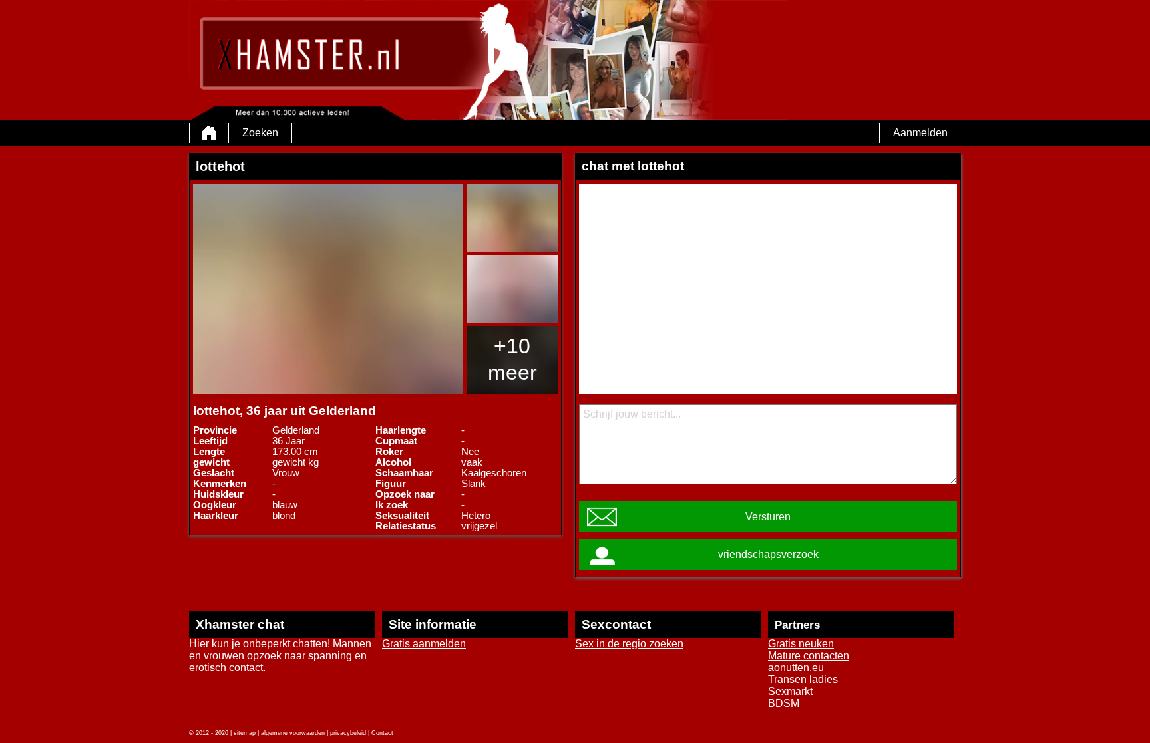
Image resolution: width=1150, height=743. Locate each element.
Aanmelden (920, 132)
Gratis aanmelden (424, 643)
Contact (382, 733)
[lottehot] (328, 289)
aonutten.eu (796, 667)
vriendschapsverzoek (768, 554)
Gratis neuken (801, 643)
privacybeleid (348, 733)
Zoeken (260, 132)
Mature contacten (808, 655)
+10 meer (512, 359)
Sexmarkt (790, 691)
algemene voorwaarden (293, 733)
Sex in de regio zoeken (629, 643)
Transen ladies (803, 679)
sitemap (245, 733)
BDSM (783, 703)
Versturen (768, 516)
